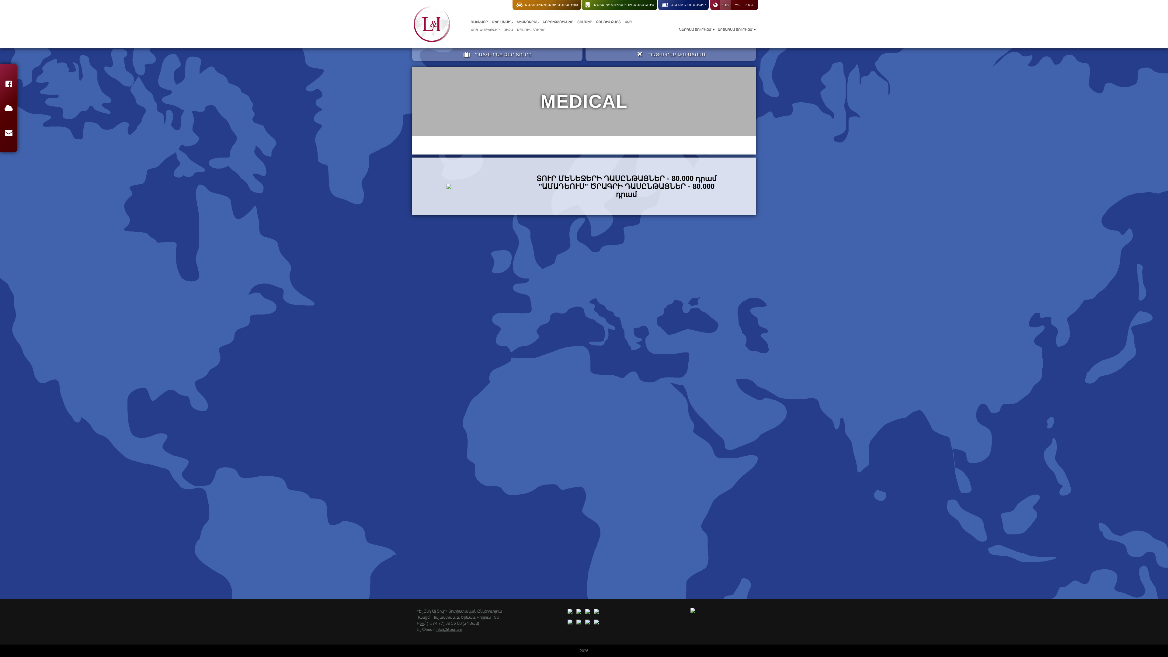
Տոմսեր (584, 22)
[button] (8, 85)
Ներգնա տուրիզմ (695, 29)
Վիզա (508, 30)
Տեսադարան (528, 22)
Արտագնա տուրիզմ (735, 29)
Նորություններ (558, 22)
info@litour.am (449, 629)
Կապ (628, 22)
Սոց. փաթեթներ (485, 30)
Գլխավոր (479, 22)
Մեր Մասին (502, 22)
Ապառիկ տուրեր (531, 30)
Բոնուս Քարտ (608, 22)
